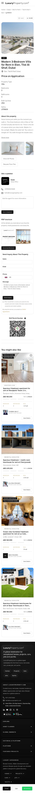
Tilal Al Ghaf (25, 10)
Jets (6, 675)
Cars (24, 671)
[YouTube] (7, 710)
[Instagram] (10, 710)
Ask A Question (7, 212)
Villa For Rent (16, 10)
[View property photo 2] (12, 148)
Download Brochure (8, 248)
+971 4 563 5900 (10, 697)
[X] (14, 710)
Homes (7, 671)
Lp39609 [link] (8, 13)
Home (3, 10)
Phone (5, 274)
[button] (17, 38)
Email (4, 266)
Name (4, 259)
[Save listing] (31, 355)
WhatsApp (27, 788)
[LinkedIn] (4, 710)
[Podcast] (17, 710)
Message (6, 282)
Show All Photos (8, 159)
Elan (2, 13)
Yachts (14, 675)
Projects (16, 671)
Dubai (9, 10)
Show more (5, 138)
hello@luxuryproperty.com (13, 700)
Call (16, 788)
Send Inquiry (8, 297)
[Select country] (6, 277)
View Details (26, 418)
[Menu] (2, 3)
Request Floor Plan (9, 164)
